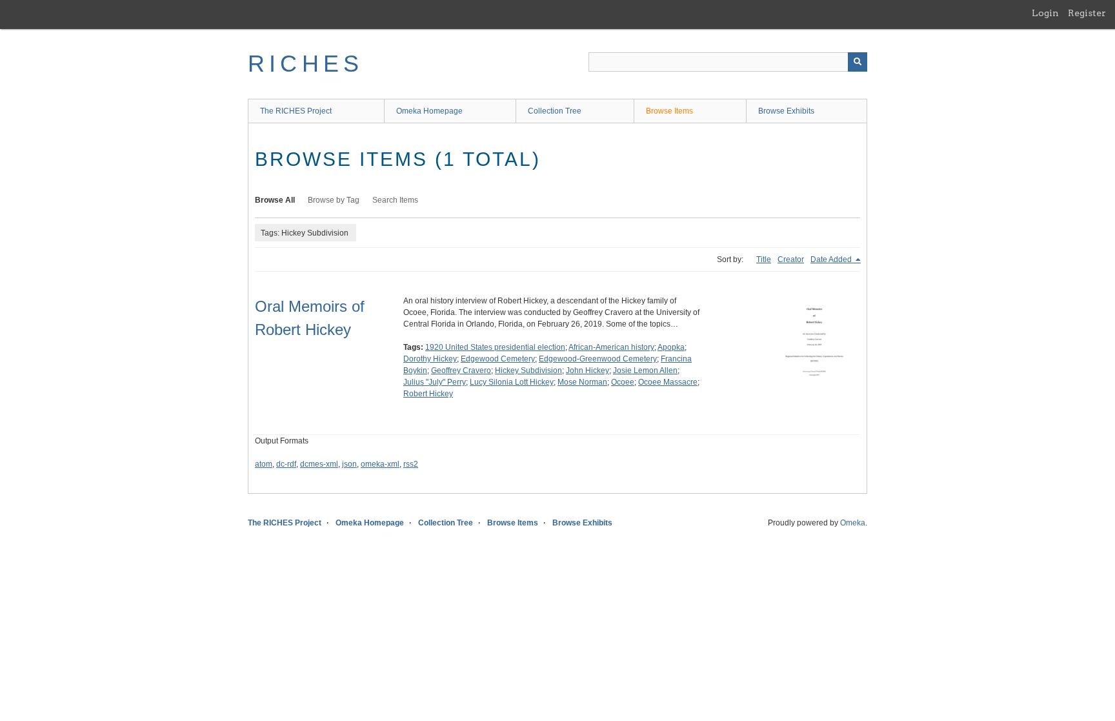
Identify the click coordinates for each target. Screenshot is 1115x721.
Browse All (275, 200)
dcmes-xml (319, 464)
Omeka (852, 522)
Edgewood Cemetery (498, 358)
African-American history (611, 347)
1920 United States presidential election (495, 347)
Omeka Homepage (429, 111)
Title (763, 259)
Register (1087, 13)
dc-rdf (286, 464)
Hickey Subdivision (528, 370)
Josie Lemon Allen (645, 370)
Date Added (832, 259)
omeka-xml (380, 464)
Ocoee (622, 382)
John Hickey (587, 370)
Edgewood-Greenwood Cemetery (598, 358)
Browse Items (669, 111)
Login (1045, 13)
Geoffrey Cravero (461, 370)
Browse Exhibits (786, 111)
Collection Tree (554, 111)
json (349, 464)
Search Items (395, 200)
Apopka (671, 347)
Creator (791, 259)
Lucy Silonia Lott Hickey (512, 382)
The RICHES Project (296, 111)
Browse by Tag (333, 200)
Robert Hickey (428, 393)
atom (263, 464)
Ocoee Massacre (668, 382)
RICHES (305, 63)
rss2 (410, 464)
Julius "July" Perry (434, 382)
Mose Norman (582, 382)
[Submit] (857, 62)
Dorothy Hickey (430, 358)
